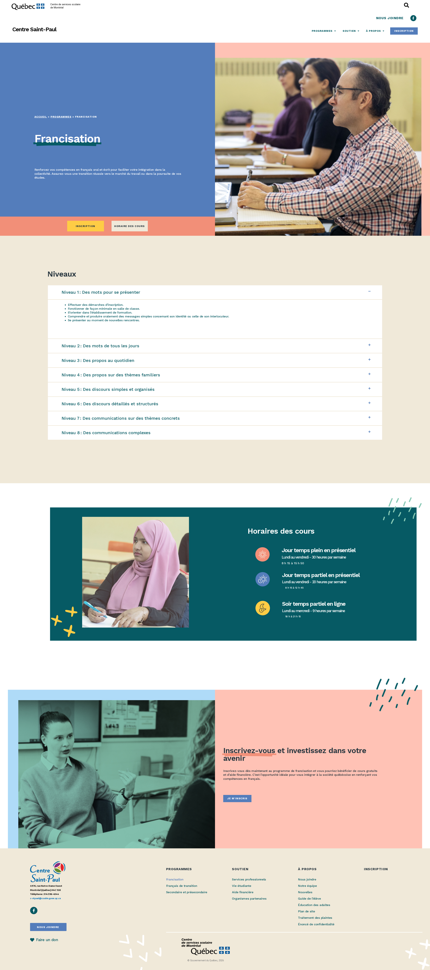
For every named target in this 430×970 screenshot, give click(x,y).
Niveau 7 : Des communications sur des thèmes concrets (121, 418)
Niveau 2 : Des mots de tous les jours (100, 345)
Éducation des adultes (314, 905)
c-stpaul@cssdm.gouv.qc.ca (45, 898)
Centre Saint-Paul (34, 29)
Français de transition (181, 886)
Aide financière (242, 892)
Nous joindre (307, 879)
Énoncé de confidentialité (316, 924)
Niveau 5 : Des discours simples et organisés (108, 389)
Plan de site (306, 911)
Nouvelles (305, 892)
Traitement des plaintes (315, 917)
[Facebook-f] (413, 18)
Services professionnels (249, 879)
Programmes (322, 30)
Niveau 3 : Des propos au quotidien (98, 360)
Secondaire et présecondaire (186, 892)
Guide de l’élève (309, 898)
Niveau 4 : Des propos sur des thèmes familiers (111, 374)
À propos (373, 30)
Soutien (349, 30)
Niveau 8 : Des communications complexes (106, 432)
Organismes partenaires (249, 898)
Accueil (40, 116)
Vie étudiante (241, 886)
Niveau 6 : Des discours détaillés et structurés (110, 403)
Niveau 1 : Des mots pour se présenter (101, 292)
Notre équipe (307, 886)
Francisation (174, 879)
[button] (215, 292)
